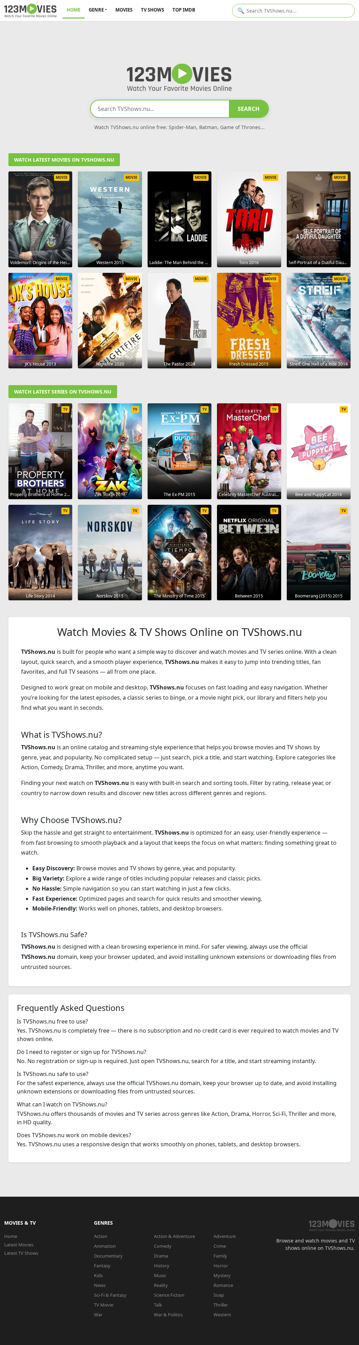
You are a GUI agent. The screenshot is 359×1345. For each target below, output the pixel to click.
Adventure (225, 1236)
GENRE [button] (96, 10)
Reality (161, 1285)
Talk (158, 1305)
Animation (105, 1246)
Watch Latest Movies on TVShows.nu (64, 159)
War (98, 1314)
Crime (220, 1246)
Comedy (162, 1246)
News (100, 1285)
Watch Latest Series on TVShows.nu (62, 391)
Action (100, 1236)
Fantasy (102, 1265)
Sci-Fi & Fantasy (110, 1295)
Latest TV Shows (21, 1253)
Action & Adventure (174, 1236)
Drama (161, 1256)
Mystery (222, 1275)
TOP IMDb (183, 10)
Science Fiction (169, 1295)
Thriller (221, 1305)
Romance (223, 1285)
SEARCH (248, 109)
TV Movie (103, 1305)
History (161, 1265)
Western (222, 1314)
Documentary (108, 1256)
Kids (98, 1275)
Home (10, 1236)
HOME (73, 10)
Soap (219, 1295)
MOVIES (124, 10)
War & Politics (168, 1314)
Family (220, 1256)
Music (160, 1275)
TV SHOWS (152, 10)
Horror (221, 1265)
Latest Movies (18, 1244)
